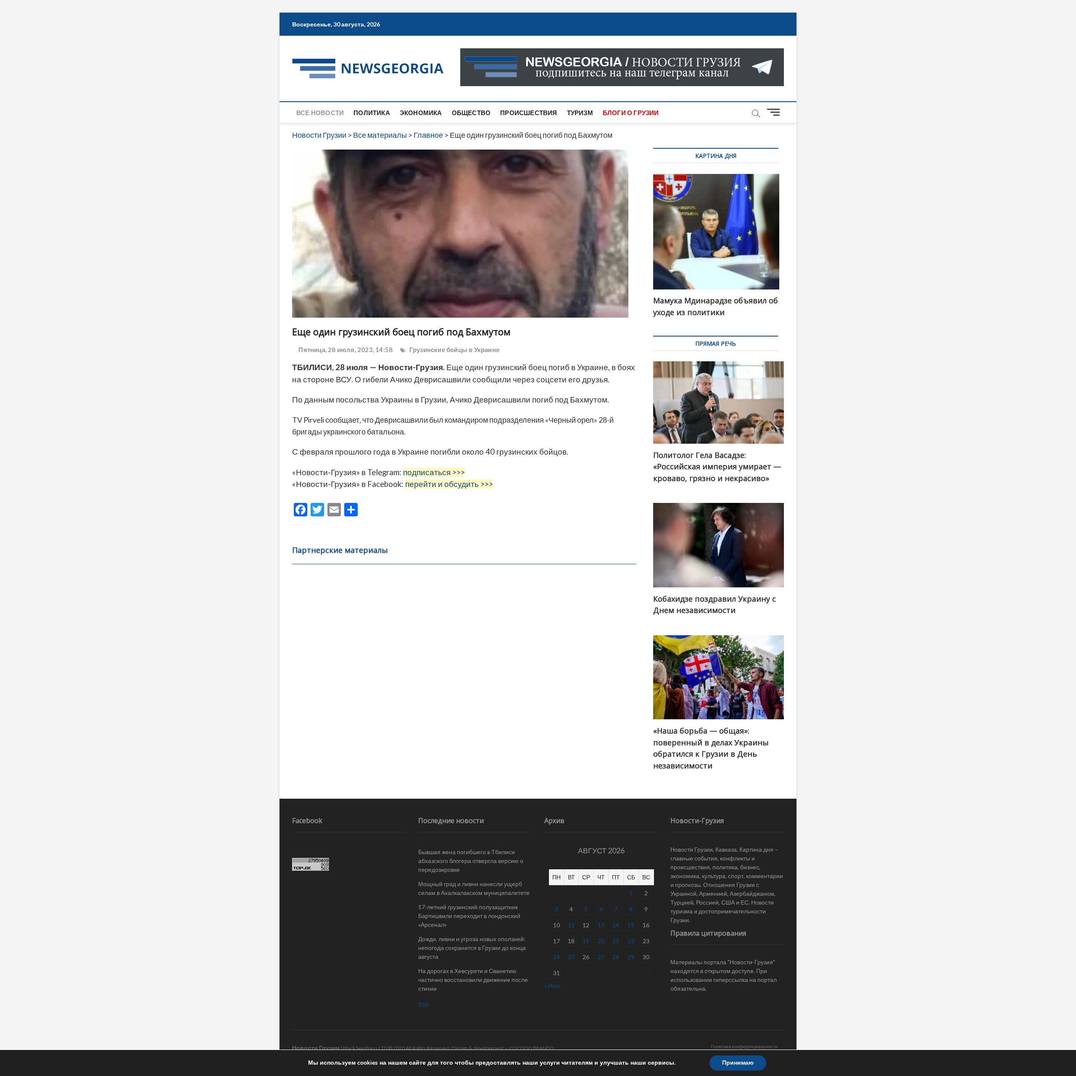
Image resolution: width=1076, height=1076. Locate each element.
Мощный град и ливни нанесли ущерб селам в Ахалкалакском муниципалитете (474, 888)
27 (601, 956)
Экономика (421, 112)
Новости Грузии (316, 1047)
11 (571, 925)
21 (615, 940)
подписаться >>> (434, 472)
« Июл (552, 985)
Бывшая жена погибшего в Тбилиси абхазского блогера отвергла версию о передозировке (470, 860)
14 (615, 925)
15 (631, 925)
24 (556, 956)
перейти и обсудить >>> (449, 484)
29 (631, 956)
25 (571, 956)
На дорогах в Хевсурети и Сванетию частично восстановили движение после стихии (473, 979)
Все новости (320, 112)
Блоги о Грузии (631, 112)
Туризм (580, 112)
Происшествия (528, 112)
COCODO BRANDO (531, 1048)
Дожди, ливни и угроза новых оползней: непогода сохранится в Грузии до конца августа (472, 947)
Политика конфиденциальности (744, 1046)
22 (631, 940)
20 (601, 940)
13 (601, 925)
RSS (423, 1004)
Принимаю (738, 1063)
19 (586, 940)
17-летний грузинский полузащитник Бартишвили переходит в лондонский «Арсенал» (469, 915)
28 (615, 956)
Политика (371, 112)
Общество (471, 112)
